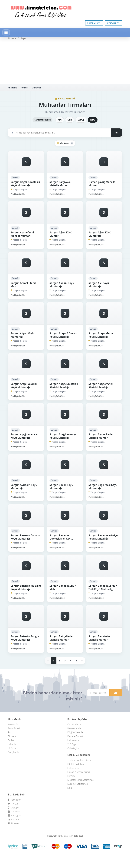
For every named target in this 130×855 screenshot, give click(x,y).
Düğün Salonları (75, 732)
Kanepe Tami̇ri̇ (75, 736)
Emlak (11, 740)
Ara (116, 132)
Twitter (14, 803)
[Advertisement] (65, 62)
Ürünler (12, 748)
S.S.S (69, 787)
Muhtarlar (36, 87)
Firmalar (24, 87)
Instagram (16, 815)
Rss (10, 732)
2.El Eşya (72, 744)
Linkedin (15, 819)
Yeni (60, 119)
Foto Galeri (14, 728)
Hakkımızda (73, 767)
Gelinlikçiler (73, 748)
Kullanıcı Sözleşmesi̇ (77, 783)
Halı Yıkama (73, 740)
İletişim (71, 775)
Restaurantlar (74, 728)
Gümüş (81, 119)
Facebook (15, 799)
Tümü (92, 119)
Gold (70, 119)
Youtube (15, 811)
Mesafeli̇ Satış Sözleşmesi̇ (80, 779)
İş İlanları (12, 744)
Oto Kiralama (74, 724)
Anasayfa (13, 724)
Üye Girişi (112, 22)
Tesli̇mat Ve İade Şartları (80, 760)
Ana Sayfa (12, 87)
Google (14, 807)
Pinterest (15, 823)
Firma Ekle (92, 22)
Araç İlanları (14, 752)
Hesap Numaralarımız (78, 771)
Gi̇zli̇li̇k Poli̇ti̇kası (75, 764)
